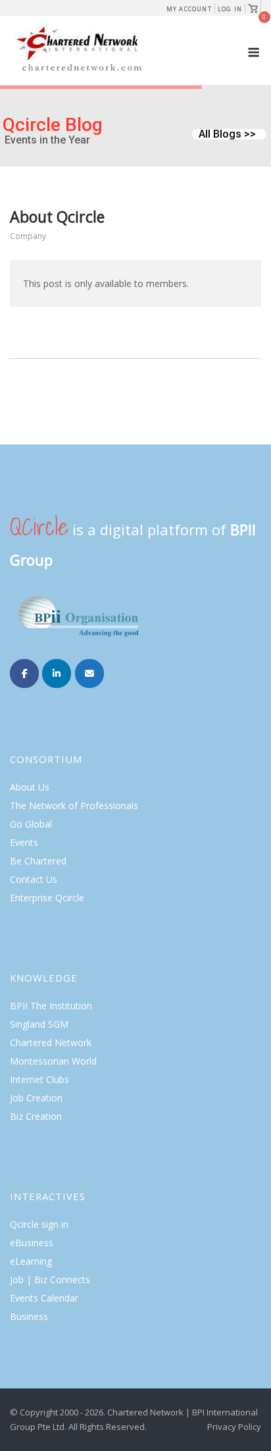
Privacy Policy (234, 1427)
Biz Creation (36, 1116)
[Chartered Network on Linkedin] (56, 673)
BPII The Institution (51, 1005)
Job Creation (36, 1098)
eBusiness (31, 1242)
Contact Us (33, 879)
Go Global (31, 824)
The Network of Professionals (74, 805)
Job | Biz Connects (50, 1279)
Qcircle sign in (39, 1224)
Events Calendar (44, 1298)
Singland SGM (39, 1024)
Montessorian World (53, 1061)
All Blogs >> (227, 134)
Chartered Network (50, 1042)
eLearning (31, 1261)
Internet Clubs (39, 1079)
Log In (230, 9)
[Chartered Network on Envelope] (89, 673)
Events (24, 842)
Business (29, 1316)
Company (28, 236)
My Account (189, 9)
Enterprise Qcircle (47, 897)
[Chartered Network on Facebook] (24, 673)
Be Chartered (38, 861)
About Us (29, 787)
